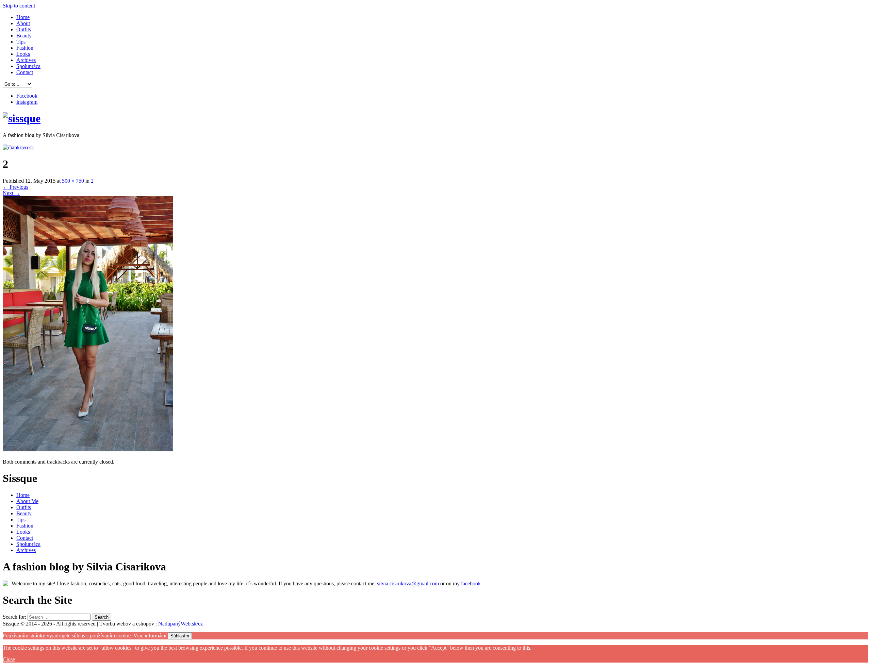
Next (11, 193)
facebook (471, 583)
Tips (21, 42)
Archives (26, 60)
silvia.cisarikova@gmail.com (408, 583)
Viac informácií (149, 635)
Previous (15, 187)
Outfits (23, 29)
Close (9, 659)
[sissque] (21, 118)
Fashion (24, 48)
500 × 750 (73, 181)
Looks (23, 54)
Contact (24, 72)
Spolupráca (28, 66)
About (23, 23)
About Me (27, 501)
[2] (88, 449)
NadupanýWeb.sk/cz (180, 624)
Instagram (26, 102)
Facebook (26, 96)
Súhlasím (179, 635)
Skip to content (19, 6)
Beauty (24, 35)
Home (23, 17)
